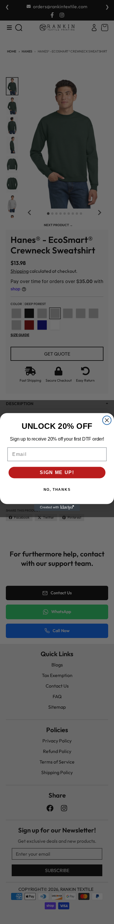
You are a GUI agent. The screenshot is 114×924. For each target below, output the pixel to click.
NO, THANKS (57, 490)
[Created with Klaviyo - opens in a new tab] (57, 507)
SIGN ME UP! (57, 472)
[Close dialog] (107, 420)
